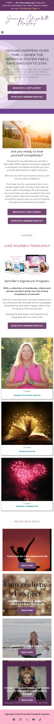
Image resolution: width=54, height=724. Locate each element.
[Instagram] (20, 719)
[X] (27, 719)
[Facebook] (14, 719)
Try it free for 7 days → (30, 8)
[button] (2, 32)
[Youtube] (33, 719)
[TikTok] (40, 719)
